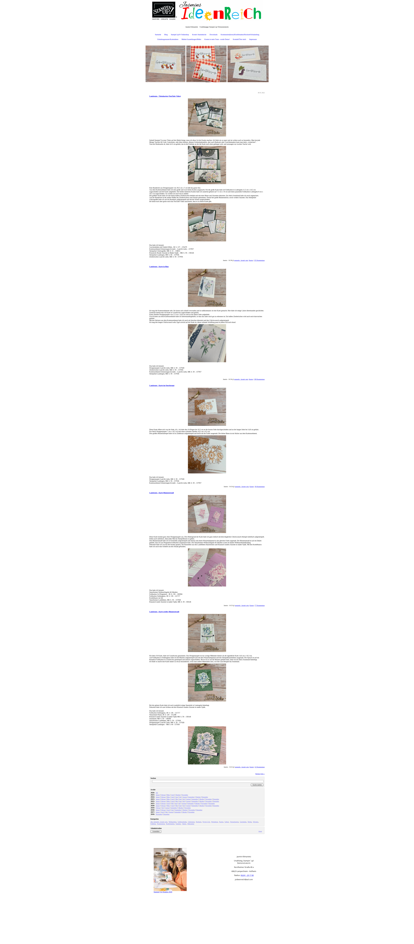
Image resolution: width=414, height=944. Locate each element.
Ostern (184, 824)
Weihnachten (172, 822)
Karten (251, 260)
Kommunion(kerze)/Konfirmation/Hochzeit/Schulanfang (240, 35)
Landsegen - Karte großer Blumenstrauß (164, 612)
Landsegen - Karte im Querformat (161, 385)
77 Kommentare (260, 605)
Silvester (255, 822)
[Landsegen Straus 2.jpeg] (207, 567)
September (191, 797)
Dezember (205, 797)
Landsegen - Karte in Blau (159, 267)
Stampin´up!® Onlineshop (180, 35)
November (185, 795)
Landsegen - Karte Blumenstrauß (161, 493)
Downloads (213, 35)
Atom (260, 831)
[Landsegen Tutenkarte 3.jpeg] (207, 222)
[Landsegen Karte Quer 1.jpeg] (207, 407)
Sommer (178, 824)
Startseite (158, 35)
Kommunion (161, 824)
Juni (177, 797)
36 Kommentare (260, 486)
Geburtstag (191, 822)
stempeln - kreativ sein (241, 260)
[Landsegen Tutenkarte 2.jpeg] (207, 165)
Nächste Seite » (260, 774)
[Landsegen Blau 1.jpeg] (207, 288)
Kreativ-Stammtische (199, 35)
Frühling (153, 824)
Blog (166, 35)
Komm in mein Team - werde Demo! (217, 39)
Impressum (253, 39)
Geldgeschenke (182, 822)
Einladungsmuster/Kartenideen (167, 39)
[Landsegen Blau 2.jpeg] (207, 343)
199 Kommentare (259, 379)
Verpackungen (234, 822)
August (185, 797)
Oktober (178, 795)
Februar (163, 795)
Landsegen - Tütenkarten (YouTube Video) (165, 96)
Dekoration (190, 824)
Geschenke (243, 822)
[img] (207, 11)
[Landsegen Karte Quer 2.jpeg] (207, 454)
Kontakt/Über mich (239, 39)
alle (152, 822)
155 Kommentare (259, 260)
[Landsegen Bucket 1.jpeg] (207, 633)
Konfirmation (170, 824)
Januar (158, 795)
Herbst (250, 822)
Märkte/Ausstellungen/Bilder (191, 39)
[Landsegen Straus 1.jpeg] (207, 514)
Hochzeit (198, 822)
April (172, 795)
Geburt (227, 822)
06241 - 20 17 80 (247, 875)
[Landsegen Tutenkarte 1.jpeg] (207, 117)
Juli (157, 793)
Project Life (206, 822)
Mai (177, 799)
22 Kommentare (260, 767)
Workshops (214, 822)
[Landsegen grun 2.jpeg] (207, 745)
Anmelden (155, 831)
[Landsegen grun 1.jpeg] (207, 682)
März (168, 795)
